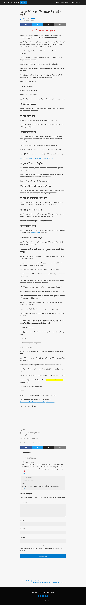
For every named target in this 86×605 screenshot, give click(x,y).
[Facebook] (39, 597)
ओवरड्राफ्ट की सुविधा (36, 232)
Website (23, 537)
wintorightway (27, 18)
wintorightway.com (25, 438)
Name (22, 520)
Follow (33, 18)
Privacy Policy (50, 592)
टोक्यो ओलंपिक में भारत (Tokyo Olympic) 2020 (31, 581)
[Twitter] (43, 597)
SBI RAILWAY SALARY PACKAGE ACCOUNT (31, 443)
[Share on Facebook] (26, 24)
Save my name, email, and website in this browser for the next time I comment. (42, 549)
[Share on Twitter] (37, 24)
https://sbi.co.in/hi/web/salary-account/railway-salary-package (37, 402)
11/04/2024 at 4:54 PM (27, 480)
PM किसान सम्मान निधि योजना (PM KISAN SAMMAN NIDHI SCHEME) (49, 582)
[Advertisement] (43, 417)
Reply (23, 473)
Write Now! (23, 3)
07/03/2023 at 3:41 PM (30, 458)
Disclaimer (35, 592)
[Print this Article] (60, 24)
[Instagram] (46, 597)
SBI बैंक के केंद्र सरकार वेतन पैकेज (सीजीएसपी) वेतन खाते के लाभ (36, 158)
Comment (24, 502)
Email (22, 529)
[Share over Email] (48, 24)
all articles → (35, 438)
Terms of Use (42, 592)
